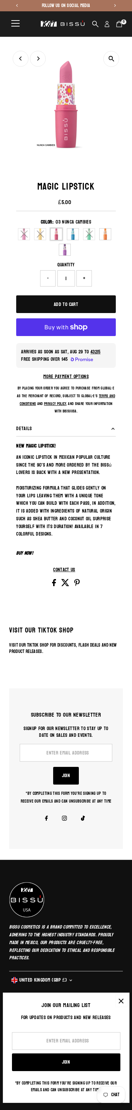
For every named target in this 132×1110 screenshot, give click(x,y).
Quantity (66, 265)
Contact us (64, 569)
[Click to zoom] (111, 59)
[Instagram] (64, 819)
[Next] (38, 59)
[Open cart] (119, 24)
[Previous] (21, 59)
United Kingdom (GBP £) (43, 980)
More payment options (66, 377)
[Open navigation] (15, 24)
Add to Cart (66, 304)
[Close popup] (121, 1001)
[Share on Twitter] (66, 584)
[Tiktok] (83, 819)
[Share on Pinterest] (77, 584)
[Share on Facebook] (54, 584)
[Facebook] (46, 819)
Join (66, 775)
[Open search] (95, 24)
